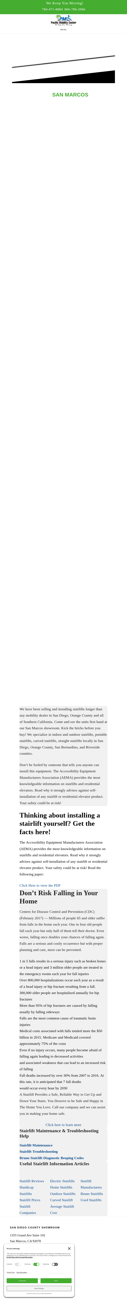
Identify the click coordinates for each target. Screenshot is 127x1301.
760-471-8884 (52, 9)
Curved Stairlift (61, 1200)
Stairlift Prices (30, 1200)
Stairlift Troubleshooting (39, 1151)
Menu (64, 30)
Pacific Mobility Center (63, 21)
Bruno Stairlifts (92, 1194)
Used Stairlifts (91, 1200)
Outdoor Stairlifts (63, 1194)
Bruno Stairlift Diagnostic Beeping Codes (52, 1158)
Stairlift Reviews (32, 1181)
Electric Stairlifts (62, 1181)
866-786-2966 (74, 9)
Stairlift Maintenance (36, 1145)
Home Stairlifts (61, 1187)
